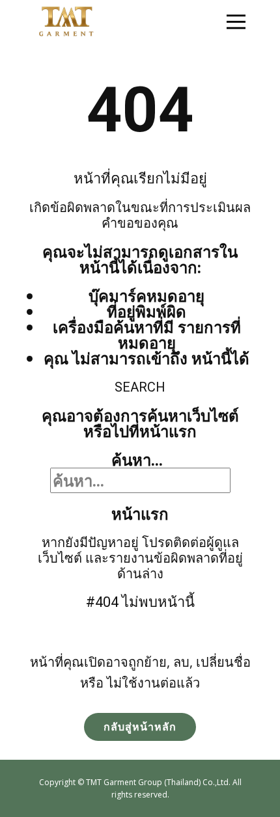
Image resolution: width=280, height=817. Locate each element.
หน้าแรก (140, 513)
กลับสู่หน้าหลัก (140, 726)
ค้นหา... (137, 459)
